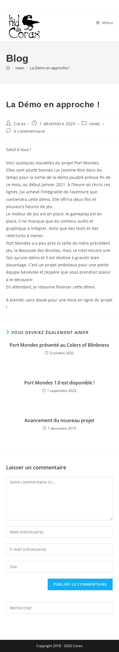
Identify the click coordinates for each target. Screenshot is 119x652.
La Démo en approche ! (49, 67)
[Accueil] (8, 67)
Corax (19, 123)
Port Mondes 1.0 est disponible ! (59, 382)
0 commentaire (29, 131)
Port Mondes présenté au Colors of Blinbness (59, 345)
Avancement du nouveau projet (59, 420)
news (95, 123)
